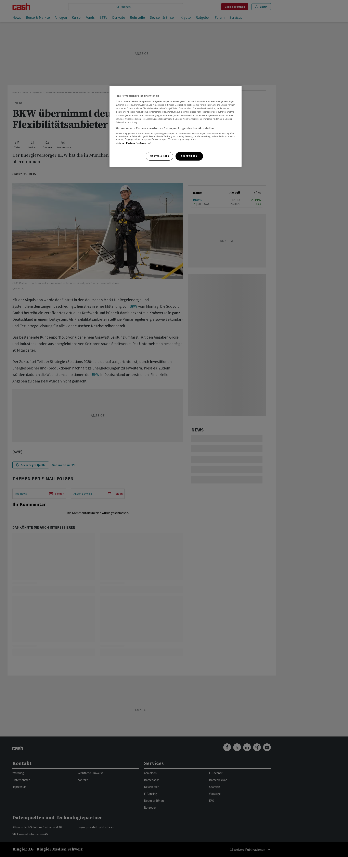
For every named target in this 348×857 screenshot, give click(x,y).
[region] (175, 126)
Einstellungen (159, 156)
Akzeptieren (189, 156)
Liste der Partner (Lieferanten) (134, 143)
